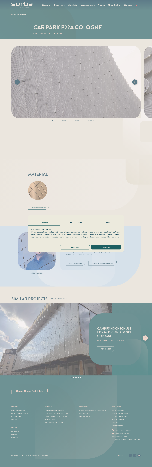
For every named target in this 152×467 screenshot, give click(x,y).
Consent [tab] (44, 223)
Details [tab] (107, 223)
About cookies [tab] (76, 223)
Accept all (106, 247)
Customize (75, 247)
